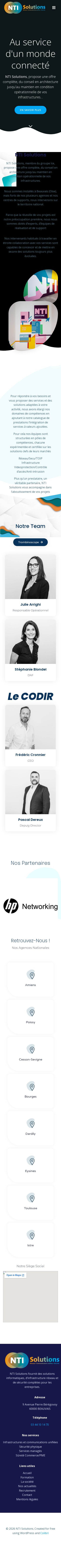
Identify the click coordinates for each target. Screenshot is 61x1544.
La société (27, 1482)
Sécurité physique (30, 1447)
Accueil (27, 1473)
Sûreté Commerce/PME (30, 1455)
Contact (27, 1495)
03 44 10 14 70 (40, 1424)
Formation (27, 1477)
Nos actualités (27, 1486)
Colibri (44, 1533)
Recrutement (27, 1490)
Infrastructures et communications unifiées (30, 1442)
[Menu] (54, 8)
